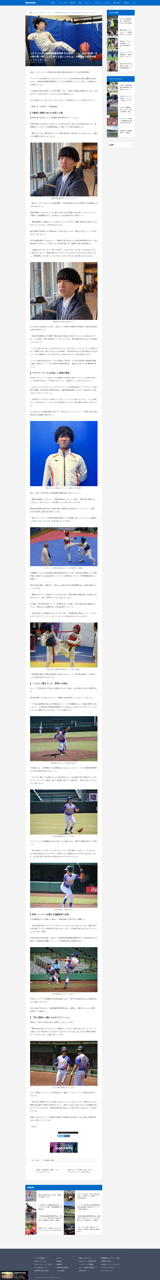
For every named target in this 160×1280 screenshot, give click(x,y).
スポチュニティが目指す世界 (87, 1261)
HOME (53, 3)
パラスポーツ (40, 62)
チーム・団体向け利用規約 (86, 1267)
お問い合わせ (117, 3)
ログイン (59, 1258)
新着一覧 (72, 3)
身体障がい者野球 (49, 1160)
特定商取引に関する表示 (41, 1270)
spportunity (40, 1252)
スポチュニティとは (40, 1261)
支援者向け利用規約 (62, 1267)
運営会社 (126, 3)
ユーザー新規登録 (39, 1258)
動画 (80, 3)
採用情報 (59, 1264)
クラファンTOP (62, 3)
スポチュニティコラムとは (102, 3)
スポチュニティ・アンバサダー (43, 1264)
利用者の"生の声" (106, 1261)
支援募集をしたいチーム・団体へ (111, 1258)
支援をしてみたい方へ (85, 1258)
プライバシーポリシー (107, 1267)
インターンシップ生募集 (86, 1264)
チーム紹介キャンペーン (41, 1267)
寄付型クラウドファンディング (110, 1264)
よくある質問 (60, 1270)
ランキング (87, 3)
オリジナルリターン (107, 1270)
